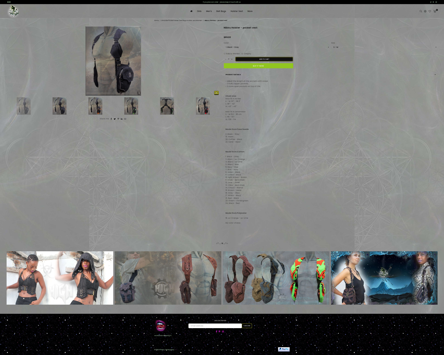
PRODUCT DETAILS (233, 75)
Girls (199, 11)
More (250, 11)
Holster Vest (237, 11)
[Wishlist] (429, 11)
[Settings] (425, 11)
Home (156, 20)
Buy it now (258, 66)
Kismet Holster (276, 274)
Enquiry (247, 53)
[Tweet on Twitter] (115, 118)
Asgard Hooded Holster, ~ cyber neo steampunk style (384, 274)
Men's (209, 11)
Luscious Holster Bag (167, 274)
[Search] (421, 11)
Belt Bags (221, 11)
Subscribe (247, 326)
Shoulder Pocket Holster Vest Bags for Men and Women (181, 20)
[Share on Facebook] (111, 118)
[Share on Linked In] (122, 118)
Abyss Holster (59, 274)
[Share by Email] (125, 118)
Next (218, 61)
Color (226, 43)
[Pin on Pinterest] (118, 118)
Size (333, 43)
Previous (8, 61)
